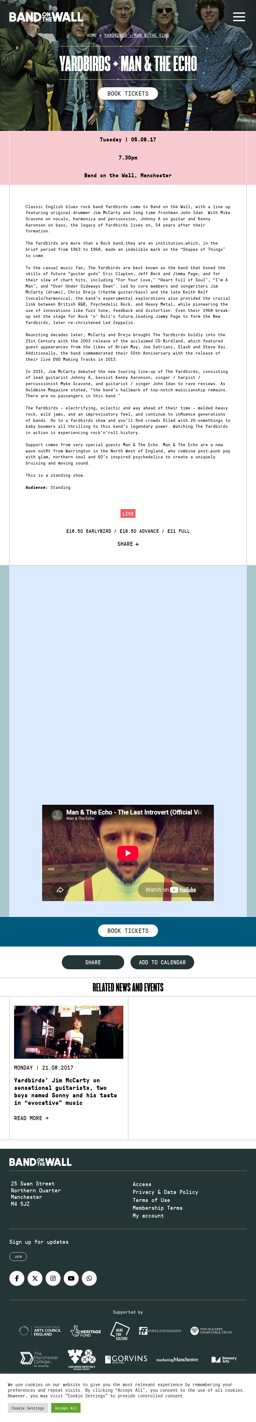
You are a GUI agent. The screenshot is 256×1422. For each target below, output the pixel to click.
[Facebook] (16, 1278)
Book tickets (128, 930)
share (93, 962)
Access (142, 1184)
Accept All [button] (66, 1407)
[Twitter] (34, 1278)
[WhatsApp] (89, 1278)
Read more (28, 1118)
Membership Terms (158, 1207)
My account (148, 1215)
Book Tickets (128, 93)
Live (128, 513)
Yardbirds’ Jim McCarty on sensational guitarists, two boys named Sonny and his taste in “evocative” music (65, 1091)
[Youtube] (71, 1278)
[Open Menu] (239, 16)
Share (125, 544)
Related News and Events (128, 987)
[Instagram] (53, 1278)
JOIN (18, 1256)
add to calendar (162, 962)
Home (92, 35)
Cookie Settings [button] (28, 1407)
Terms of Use (151, 1200)
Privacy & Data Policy (165, 1191)
